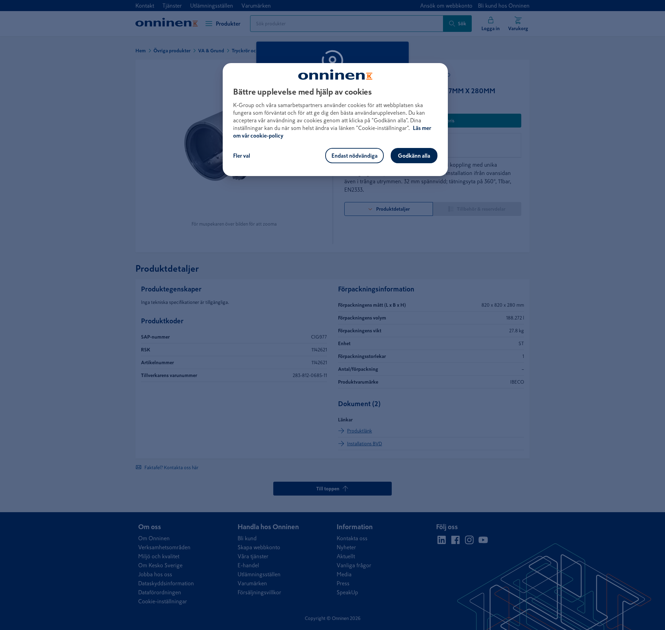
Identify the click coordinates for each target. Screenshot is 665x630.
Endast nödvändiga (354, 155)
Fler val (241, 155)
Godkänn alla (414, 155)
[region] (335, 119)
